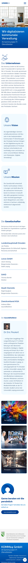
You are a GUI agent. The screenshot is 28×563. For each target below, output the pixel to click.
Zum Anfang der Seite (25, 560)
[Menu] (25, 3)
